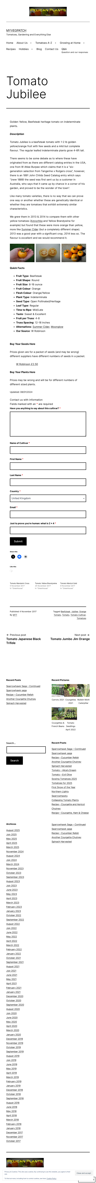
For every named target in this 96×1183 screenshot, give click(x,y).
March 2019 (12, 1077)
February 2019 (13, 1081)
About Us (22, 42)
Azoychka (36, 220)
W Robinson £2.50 (27, 364)
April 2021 (11, 983)
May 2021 (11, 979)
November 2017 (14, 1136)
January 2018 (13, 1128)
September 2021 (15, 962)
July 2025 (11, 834)
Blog (39, 49)
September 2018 (15, 1098)
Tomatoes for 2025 (62, 783)
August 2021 (12, 966)
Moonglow (57, 326)
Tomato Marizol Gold (68, 583)
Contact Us (51, 49)
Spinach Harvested (16, 703)
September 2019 (15, 1051)
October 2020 (13, 1000)
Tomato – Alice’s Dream (64, 770)
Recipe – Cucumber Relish (20, 694)
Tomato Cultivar (78, 615)
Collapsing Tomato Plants (65, 800)
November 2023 (15, 868)
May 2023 (11, 894)
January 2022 (13, 953)
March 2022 (12, 945)
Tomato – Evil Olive (62, 774)
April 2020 (11, 1026)
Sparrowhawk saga (16, 690)
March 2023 (12, 902)
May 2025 (11, 838)
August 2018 (12, 1102)
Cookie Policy (51, 1178)
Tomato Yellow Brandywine (46, 583)
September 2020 (15, 1004)
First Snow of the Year (63, 787)
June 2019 (11, 1064)
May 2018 (11, 1111)
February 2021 (13, 987)
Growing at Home (70, 42)
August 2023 (13, 881)
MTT (15, 615)
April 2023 (11, 898)
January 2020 (13, 1034)
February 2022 (14, 949)
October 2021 (13, 958)
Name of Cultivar (20, 443)
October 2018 (13, 1094)
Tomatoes (81, 618)
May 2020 (11, 1021)
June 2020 (12, 1017)
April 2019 (11, 1073)
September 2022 (15, 919)
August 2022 (13, 924)
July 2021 (11, 970)
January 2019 (13, 1085)
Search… (11, 743)
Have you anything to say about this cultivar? (35, 408)
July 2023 (11, 885)
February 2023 (14, 907)
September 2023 (15, 877)
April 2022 (11, 941)
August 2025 (13, 830)
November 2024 (15, 851)
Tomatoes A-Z (43, 42)
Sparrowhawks (60, 796)
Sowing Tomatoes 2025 (64, 778)
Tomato (65, 615)
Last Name (16, 475)
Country (15, 491)
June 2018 (11, 1107)
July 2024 (11, 860)
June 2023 (12, 889)
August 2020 (13, 1009)
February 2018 (13, 1124)
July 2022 (11, 928)
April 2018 (11, 1115)
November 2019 (14, 1043)
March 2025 (12, 847)
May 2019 (11, 1068)
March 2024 (12, 864)
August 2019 (12, 1056)
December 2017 (14, 1132)
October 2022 (13, 915)
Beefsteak (65, 611)
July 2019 (11, 1060)
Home (9, 42)
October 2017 (13, 1141)
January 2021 (13, 992)
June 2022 (12, 932)
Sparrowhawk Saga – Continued (23, 686)
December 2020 (14, 996)
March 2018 (12, 1119)
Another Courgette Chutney (21, 699)
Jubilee (74, 611)
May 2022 (11, 936)
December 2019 (14, 1039)
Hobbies (24, 49)
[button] (58, 694)
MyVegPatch (16, 30)
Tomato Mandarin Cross (19, 583)
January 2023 (13, 911)
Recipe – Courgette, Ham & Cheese (70, 812)
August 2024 (13, 855)
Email (14, 507)
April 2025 (11, 843)
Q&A (75, 50)
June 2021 (11, 975)
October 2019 (13, 1047)
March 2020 (12, 1030)
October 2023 (13, 873)
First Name (16, 459)
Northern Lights (60, 791)
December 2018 (14, 1090)
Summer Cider (30, 229)
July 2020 (11, 1013)
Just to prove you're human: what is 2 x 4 (33, 523)
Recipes (11, 49)
